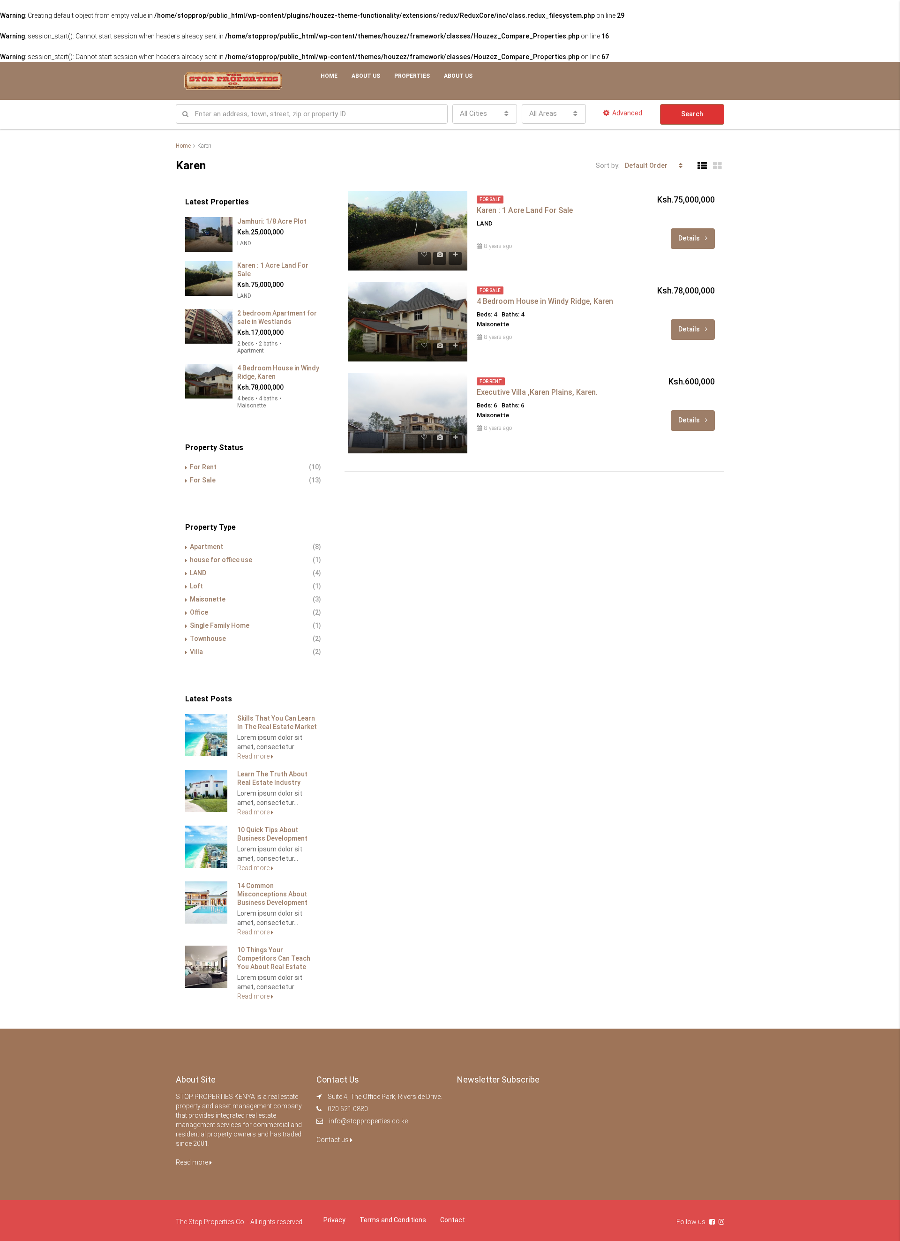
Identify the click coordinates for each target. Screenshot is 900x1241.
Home (329, 76)
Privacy (334, 1220)
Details (689, 238)
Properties (412, 76)
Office (199, 612)
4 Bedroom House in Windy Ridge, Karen (545, 301)
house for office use (221, 560)
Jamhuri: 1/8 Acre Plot (272, 221)
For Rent (203, 467)
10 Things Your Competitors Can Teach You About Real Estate (273, 958)
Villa (196, 651)
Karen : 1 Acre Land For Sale (525, 210)
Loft (196, 586)
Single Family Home (219, 625)
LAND (198, 573)
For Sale (203, 480)
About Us (366, 76)
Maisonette (207, 599)
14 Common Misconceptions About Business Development (272, 894)
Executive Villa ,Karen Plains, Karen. (537, 392)
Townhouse (208, 638)
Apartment (206, 546)
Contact (452, 1220)
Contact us (333, 1139)
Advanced (627, 113)
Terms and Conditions (393, 1220)
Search (692, 114)
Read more (254, 756)
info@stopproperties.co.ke (368, 1121)
